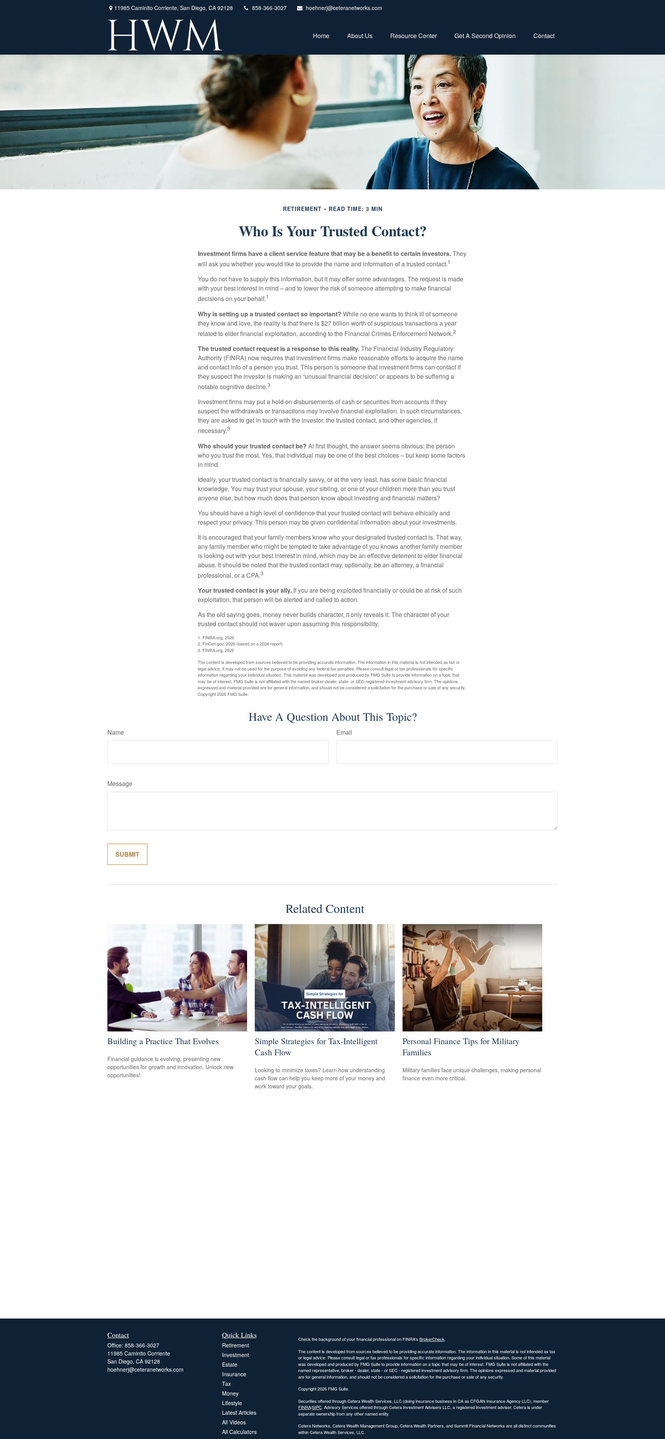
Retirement (235, 1345)
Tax (226, 1383)
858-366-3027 (269, 8)
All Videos (234, 1422)
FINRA (304, 1407)
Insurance (234, 1374)
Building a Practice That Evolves (163, 1040)
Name (115, 732)
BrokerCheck (431, 1339)
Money (230, 1393)
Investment (235, 1355)
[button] (321, 35)
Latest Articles (239, 1412)
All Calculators (239, 1432)
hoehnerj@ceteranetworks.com (344, 8)
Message (119, 783)
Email (344, 732)
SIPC (317, 1407)
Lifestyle (232, 1403)
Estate (229, 1364)
